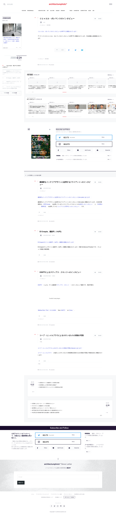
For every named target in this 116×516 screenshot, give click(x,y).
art (44, 22)
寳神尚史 (43, 206)
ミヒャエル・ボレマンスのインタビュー (11, 66)
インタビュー (43, 25)
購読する (21, 482)
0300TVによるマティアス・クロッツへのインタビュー (11, 82)
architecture (47, 188)
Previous (17, 47)
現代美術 (48, 25)
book (53, 235)
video (53, 276)
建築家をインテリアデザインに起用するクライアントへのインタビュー (11, 72)
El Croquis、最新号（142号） (13, 78)
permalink (52, 64)
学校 (41, 341)
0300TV (40, 285)
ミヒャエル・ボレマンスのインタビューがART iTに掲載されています (57, 31)
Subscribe (107, 150)
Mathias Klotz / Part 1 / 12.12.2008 (47, 310)
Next (19, 47)
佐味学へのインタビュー (86, 204)
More (109, 155)
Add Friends (88, 150)
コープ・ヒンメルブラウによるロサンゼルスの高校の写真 (11, 87)
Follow (103, 137)
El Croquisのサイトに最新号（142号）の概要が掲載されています (56, 242)
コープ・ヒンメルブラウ (45, 353)
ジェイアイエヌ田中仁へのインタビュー (68, 206)
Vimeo (71, 310)
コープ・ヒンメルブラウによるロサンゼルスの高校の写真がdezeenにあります (60, 348)
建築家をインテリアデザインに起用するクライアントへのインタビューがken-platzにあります (64, 197)
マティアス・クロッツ (62, 285)
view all (110, 75)
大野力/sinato (46, 204)
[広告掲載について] (45, 129)
